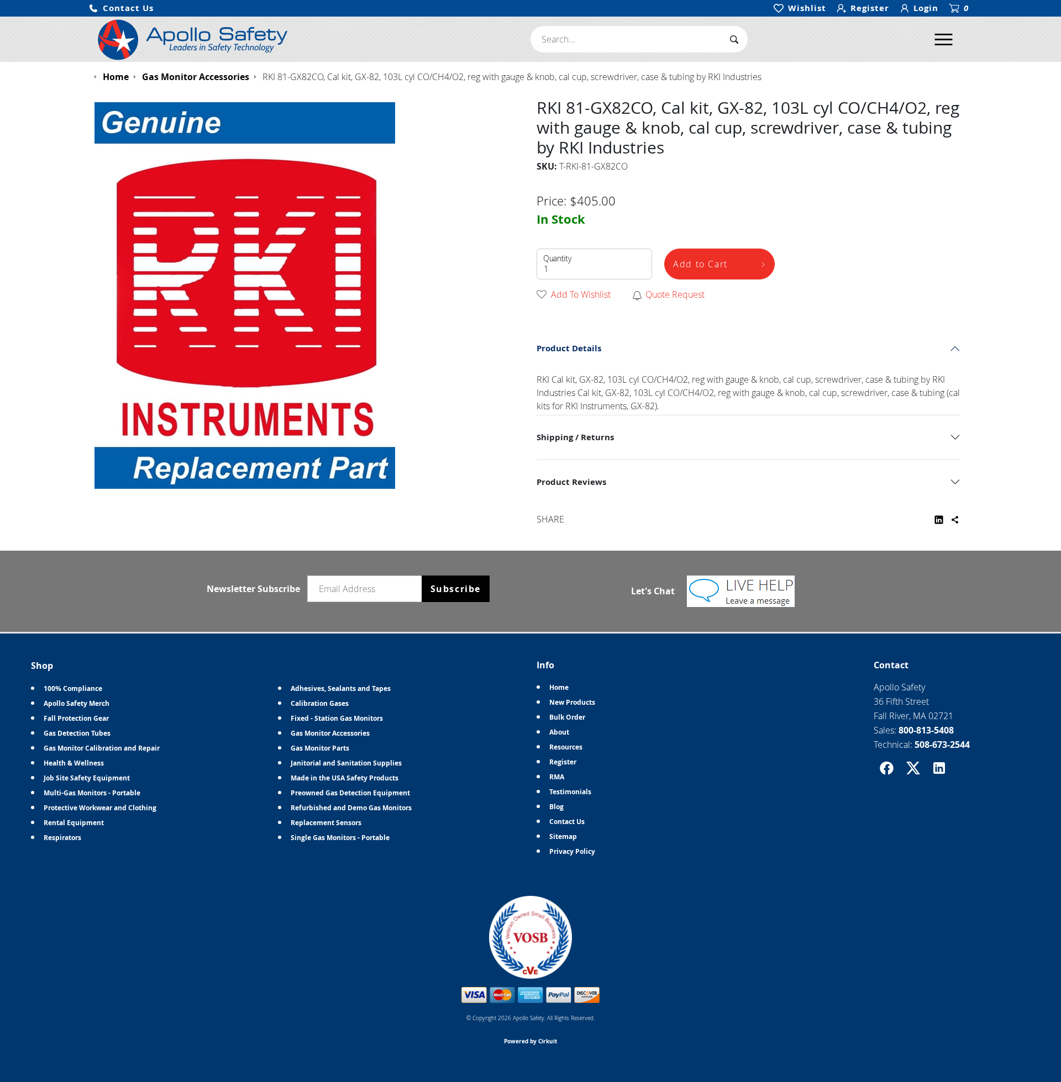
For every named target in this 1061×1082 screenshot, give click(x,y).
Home (559, 687)
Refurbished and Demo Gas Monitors (351, 807)
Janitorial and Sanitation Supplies (346, 763)
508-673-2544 (942, 744)
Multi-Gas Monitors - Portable (92, 793)
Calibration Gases (320, 703)
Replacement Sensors (326, 822)
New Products (572, 702)
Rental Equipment (74, 822)
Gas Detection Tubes (77, 733)
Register (562, 762)
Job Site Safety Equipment (87, 778)
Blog (556, 806)
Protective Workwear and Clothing (100, 807)
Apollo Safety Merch (76, 703)
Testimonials (570, 791)
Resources (565, 747)
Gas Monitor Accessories (330, 733)
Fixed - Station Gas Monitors (337, 718)
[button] (121, 8)
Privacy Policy (572, 851)
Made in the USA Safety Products (344, 778)
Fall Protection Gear (76, 718)
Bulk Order (567, 717)
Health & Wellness (74, 763)
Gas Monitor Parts (320, 748)
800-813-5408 (926, 730)
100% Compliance (73, 688)
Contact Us (567, 821)
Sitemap (563, 836)
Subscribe (455, 589)
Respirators (62, 837)
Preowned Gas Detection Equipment (350, 793)
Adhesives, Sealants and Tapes (341, 688)
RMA (556, 777)
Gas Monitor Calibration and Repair (102, 748)
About (559, 732)
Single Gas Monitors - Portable (340, 837)
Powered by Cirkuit (530, 1041)
